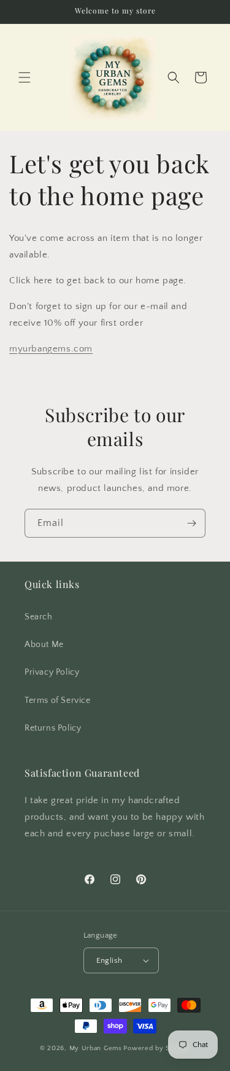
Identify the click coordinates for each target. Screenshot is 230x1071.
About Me (44, 644)
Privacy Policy (52, 672)
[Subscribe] (191, 523)
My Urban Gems (95, 1048)
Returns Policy (53, 728)
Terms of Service (58, 700)
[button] (24, 77)
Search (39, 617)
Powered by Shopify (156, 1048)
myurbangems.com (51, 348)
